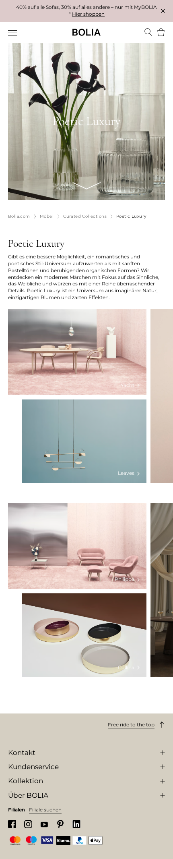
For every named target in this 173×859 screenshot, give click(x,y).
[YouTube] (44, 824)
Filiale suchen (45, 810)
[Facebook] (12, 824)
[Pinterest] (60, 824)
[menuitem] (13, 33)
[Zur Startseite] (86, 32)
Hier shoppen (88, 14)
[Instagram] (28, 824)
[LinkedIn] (76, 824)
